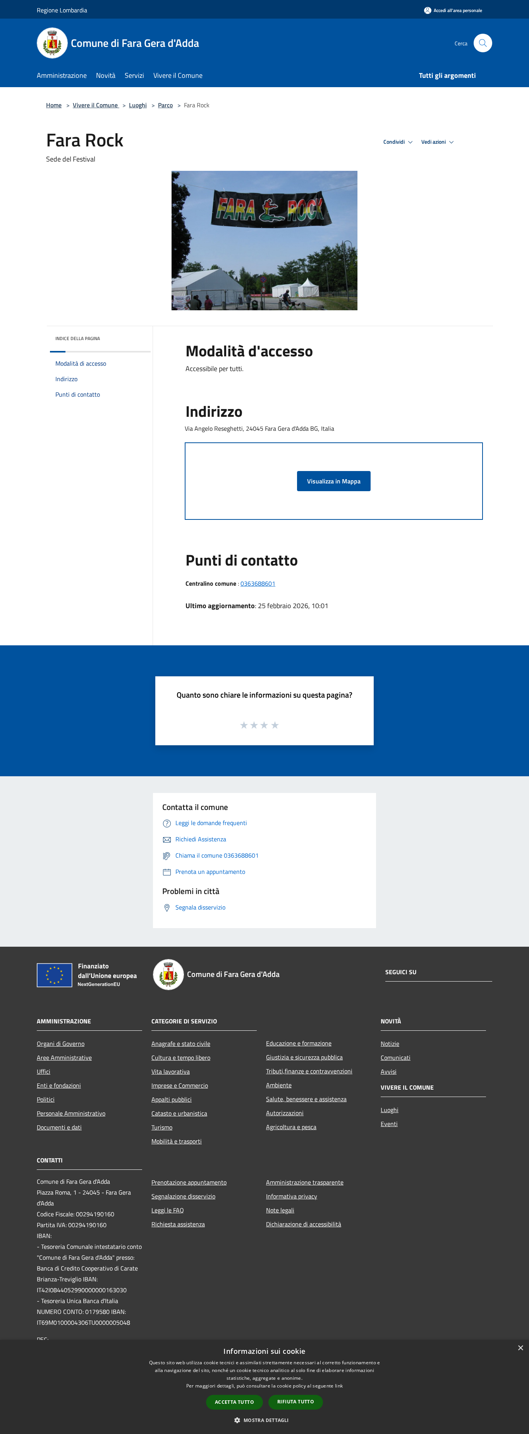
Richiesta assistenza (178, 1224)
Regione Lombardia (62, 10)
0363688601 (257, 583)
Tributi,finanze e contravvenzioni (309, 1071)
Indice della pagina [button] (77, 338)
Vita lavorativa (170, 1071)
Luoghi (138, 105)
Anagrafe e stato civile (180, 1043)
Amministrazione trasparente (305, 1182)
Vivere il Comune (96, 105)
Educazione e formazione (298, 1043)
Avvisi (389, 1071)
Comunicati (395, 1057)
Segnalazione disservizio (183, 1196)
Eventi (389, 1123)
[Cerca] (483, 43)
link (339, 1385)
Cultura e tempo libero (180, 1057)
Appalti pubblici (171, 1099)
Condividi (394, 142)
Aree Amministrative (64, 1057)
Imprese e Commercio (179, 1085)
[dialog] (264, 1387)
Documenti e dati (59, 1127)
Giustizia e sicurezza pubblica (304, 1057)
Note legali (280, 1210)
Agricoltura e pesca (291, 1126)
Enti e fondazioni (59, 1085)
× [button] (520, 1348)
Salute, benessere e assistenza (306, 1099)
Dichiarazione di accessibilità (303, 1224)
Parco (165, 105)
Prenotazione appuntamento (189, 1182)
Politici (46, 1099)
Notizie (390, 1043)
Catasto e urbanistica (179, 1113)
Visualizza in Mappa (334, 481)
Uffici (43, 1071)
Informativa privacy (291, 1196)
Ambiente (279, 1085)
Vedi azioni (434, 142)
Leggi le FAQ (167, 1210)
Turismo (161, 1127)
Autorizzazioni (285, 1113)
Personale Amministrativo (71, 1113)
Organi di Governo (60, 1043)
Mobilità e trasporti (176, 1141)
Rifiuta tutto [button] (295, 1401)
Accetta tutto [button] (234, 1402)
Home (54, 105)
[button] (264, 1420)
